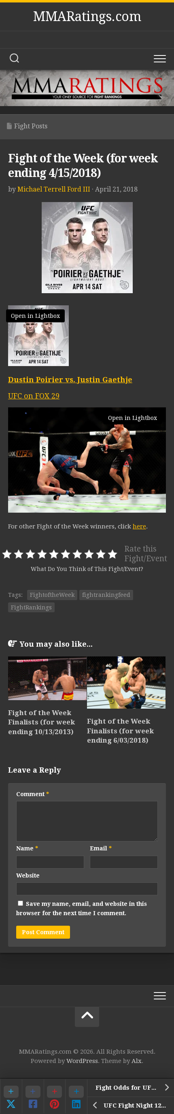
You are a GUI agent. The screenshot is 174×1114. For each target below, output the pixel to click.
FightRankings (31, 607)
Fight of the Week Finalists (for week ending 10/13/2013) (41, 722)
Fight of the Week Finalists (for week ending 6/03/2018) (120, 731)
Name (27, 848)
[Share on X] (11, 1096)
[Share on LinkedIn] (76, 1096)
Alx (137, 1061)
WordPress (82, 1061)
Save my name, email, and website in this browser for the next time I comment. (81, 908)
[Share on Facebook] (33, 1096)
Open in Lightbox (35, 316)
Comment (32, 794)
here (139, 526)
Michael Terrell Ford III (53, 189)
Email (101, 848)
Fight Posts (30, 126)
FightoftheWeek (52, 595)
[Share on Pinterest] (55, 1096)
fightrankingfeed (106, 595)
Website (28, 875)
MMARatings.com (87, 16)
